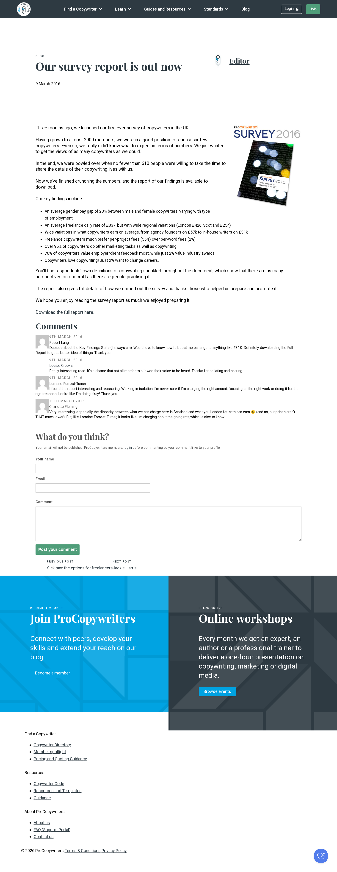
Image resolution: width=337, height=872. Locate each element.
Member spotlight (50, 751)
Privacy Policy (114, 850)
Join (313, 9)
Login (289, 8)
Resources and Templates (58, 790)
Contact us (44, 836)
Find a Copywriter (80, 9)
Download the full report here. (65, 312)
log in (128, 448)
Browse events (217, 691)
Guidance (42, 797)
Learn (120, 9)
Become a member (52, 673)
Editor (239, 60)
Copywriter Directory (52, 744)
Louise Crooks (61, 365)
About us (42, 822)
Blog (245, 9)
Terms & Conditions (83, 850)
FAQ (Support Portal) (52, 829)
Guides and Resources (164, 9)
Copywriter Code (49, 783)
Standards (213, 9)
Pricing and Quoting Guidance (60, 758)
